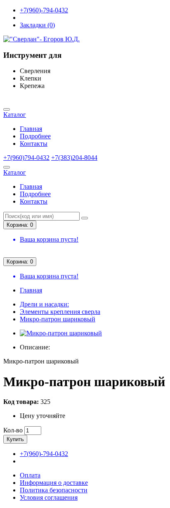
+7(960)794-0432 (26, 157)
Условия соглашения (49, 497)
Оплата (30, 475)
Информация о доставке (54, 482)
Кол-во (13, 430)
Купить (15, 439)
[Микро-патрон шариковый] (61, 333)
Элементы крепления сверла (60, 311)
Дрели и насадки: (44, 304)
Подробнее (35, 136)
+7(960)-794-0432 (44, 10)
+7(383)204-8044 (74, 157)
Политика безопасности (53, 490)
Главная (31, 128)
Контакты (33, 143)
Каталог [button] (14, 114)
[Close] (6, 109)
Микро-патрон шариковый (57, 319)
